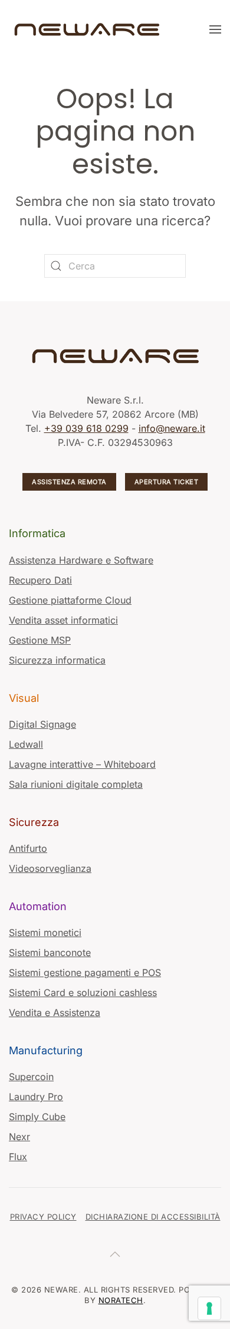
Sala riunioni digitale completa (76, 784)
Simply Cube (37, 1117)
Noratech (120, 1300)
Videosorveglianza (50, 868)
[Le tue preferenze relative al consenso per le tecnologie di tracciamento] (209, 1308)
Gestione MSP (40, 640)
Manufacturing (46, 1050)
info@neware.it (172, 428)
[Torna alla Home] (88, 29)
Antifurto (28, 848)
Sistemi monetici (45, 932)
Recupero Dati (40, 580)
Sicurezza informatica (57, 660)
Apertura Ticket (166, 482)
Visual (24, 698)
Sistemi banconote (50, 952)
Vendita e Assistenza (54, 1012)
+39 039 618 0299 (86, 428)
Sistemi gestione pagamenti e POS (85, 972)
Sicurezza (34, 822)
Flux (18, 1157)
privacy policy (43, 1216)
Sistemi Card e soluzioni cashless (83, 992)
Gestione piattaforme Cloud (70, 600)
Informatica (37, 533)
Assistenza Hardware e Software (81, 560)
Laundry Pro (36, 1096)
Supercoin (31, 1076)
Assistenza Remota (69, 482)
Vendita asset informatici (63, 620)
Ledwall (26, 744)
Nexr (19, 1137)
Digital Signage (42, 724)
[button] (215, 29)
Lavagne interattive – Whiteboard (82, 764)
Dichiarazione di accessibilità (153, 1216)
